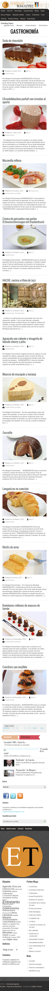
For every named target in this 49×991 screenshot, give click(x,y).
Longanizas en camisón (15, 488)
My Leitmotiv (33, 930)
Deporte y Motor (18, 15)
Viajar (43, 11)
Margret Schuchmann (10, 918)
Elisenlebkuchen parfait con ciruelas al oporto (24, 100)
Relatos (14, 933)
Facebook (6, 796)
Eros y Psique (6, 15)
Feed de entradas (35, 964)
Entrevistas (31, 19)
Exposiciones (7, 904)
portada (18, 193)
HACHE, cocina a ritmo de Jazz (19, 280)
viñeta (15, 939)
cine (12, 889)
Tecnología (11, 935)
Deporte (15, 896)
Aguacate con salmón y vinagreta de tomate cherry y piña (22, 340)
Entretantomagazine (12, 984)
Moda (37, 11)
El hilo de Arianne (35, 908)
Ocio (8, 924)
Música (22, 19)
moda (4, 922)
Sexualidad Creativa (36, 939)
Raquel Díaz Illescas (9, 930)
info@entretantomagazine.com (13, 812)
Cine (43, 15)
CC (30, 71)
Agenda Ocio (9, 25)
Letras (28, 15)
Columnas (35, 15)
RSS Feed (20, 796)
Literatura (7, 915)
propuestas (6, 928)
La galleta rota (34, 918)
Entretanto (43, 25)
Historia (5, 910)
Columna (6, 891)
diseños (15, 898)
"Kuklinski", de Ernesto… (26, 759)
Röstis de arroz (10, 547)
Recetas (19, 25)
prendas (12, 926)
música (11, 921)
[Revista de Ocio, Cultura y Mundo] (24, 5)
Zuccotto (7, 432)
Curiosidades (7, 896)
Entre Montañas (34, 912)
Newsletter (28, 828)
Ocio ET (10, 11)
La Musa (32, 921)
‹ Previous (10, 727)
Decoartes (18, 11)
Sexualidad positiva (36, 942)
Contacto (20, 828)
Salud (5, 935)
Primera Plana (13, 19)
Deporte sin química (36, 900)
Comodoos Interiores (36, 890)
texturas (13, 937)
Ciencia (3, 19)
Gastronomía (28, 11)
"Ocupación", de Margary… (27, 770)
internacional (6, 913)
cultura (14, 891)
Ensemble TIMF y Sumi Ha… (15, 742)
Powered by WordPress (14, 986)
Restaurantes (20, 313)
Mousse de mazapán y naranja (19, 374)
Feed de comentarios (36, 968)
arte (19, 886)
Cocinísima (33, 887)
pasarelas (5, 926)
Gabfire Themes (36, 986)
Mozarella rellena (11, 160)
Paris (17, 924)
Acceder (32, 961)
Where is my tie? (35, 951)
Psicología (14, 928)
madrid (15, 915)
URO (18, 937)
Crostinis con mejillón (14, 667)
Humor (12, 910)
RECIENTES (8, 737)
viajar (9, 939)
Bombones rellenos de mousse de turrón (21, 607)
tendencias (6, 937)
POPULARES (25, 737)
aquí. (18, 964)
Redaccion (35, 191)
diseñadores (7, 898)
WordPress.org (34, 971)
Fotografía (6, 906)
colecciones (18, 889)
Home (3, 11)
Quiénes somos (11, 828)
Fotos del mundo (35, 915)
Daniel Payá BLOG (36, 896)
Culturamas (7, 893)
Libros (14, 912)
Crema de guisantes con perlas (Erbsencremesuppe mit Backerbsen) (23, 220)
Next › (35, 728)
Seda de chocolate (12, 40)
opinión (13, 924)
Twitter (13, 796)
